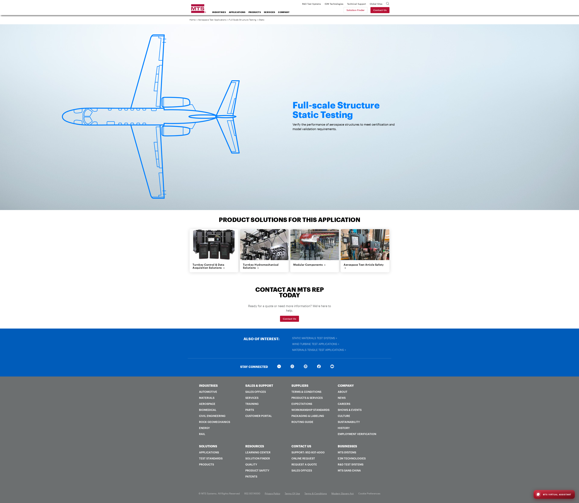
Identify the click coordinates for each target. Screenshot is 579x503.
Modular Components (308, 264)
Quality (251, 464)
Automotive (208, 391)
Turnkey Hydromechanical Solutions (261, 266)
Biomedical (207, 409)
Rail (202, 434)
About (342, 391)
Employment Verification (357, 434)
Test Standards (211, 458)
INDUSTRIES (208, 385)
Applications (237, 12)
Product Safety (257, 470)
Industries (219, 12)
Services (269, 12)
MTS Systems (347, 452)
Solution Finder (355, 10)
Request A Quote (304, 464)
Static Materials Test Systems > (314, 338)
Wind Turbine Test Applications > (315, 344)
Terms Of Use (292, 493)
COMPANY (346, 385)
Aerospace (207, 403)
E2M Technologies (352, 458)
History (344, 428)
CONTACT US (301, 446)
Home (193, 19)
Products (254, 12)
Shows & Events (350, 409)
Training (252, 403)
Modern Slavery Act (342, 493)
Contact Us (380, 10)
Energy (204, 428)
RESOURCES (254, 446)
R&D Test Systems (350, 464)
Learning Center (258, 452)
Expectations (301, 403)
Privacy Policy (272, 493)
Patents (251, 476)
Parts (249, 409)
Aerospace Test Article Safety (364, 266)
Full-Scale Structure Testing (242, 19)
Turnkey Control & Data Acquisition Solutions (208, 266)
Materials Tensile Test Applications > (319, 349)
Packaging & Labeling (307, 416)
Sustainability (349, 422)
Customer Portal (258, 416)
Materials (206, 397)
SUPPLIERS (299, 385)
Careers (344, 403)
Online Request (303, 458)
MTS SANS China (349, 470)
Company (283, 12)
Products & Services (307, 397)
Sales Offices (255, 391)
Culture (344, 416)
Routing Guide (302, 422)
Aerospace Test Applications (212, 19)
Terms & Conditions (306, 391)
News (342, 397)
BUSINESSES (347, 446)
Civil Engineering (212, 416)
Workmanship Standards (310, 409)
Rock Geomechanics (214, 422)
